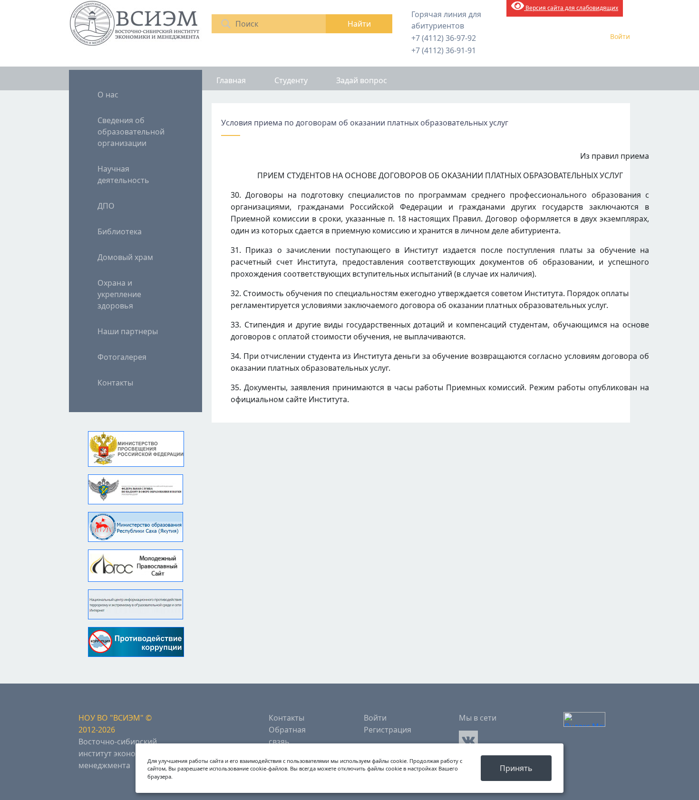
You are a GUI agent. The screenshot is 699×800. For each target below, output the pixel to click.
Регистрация (387, 729)
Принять (516, 768)
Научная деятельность (123, 174)
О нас (107, 94)
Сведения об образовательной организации (131, 131)
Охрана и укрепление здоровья (119, 294)
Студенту (291, 80)
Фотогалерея (121, 357)
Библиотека (119, 231)
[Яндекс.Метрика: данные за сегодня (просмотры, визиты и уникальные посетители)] (584, 719)
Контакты (115, 382)
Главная (231, 80)
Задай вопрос (361, 80)
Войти (620, 36)
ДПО (106, 206)
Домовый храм (125, 257)
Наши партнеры (127, 331)
